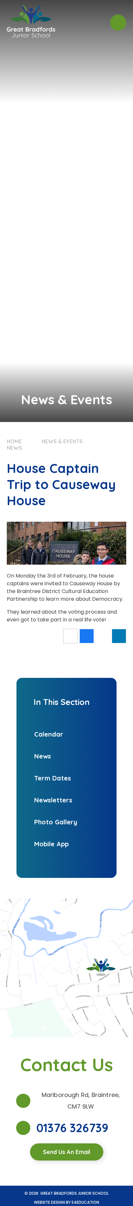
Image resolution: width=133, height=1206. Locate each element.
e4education (85, 1202)
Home (14, 441)
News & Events (62, 441)
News (14, 448)
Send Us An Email (66, 1152)
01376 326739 (72, 1128)
